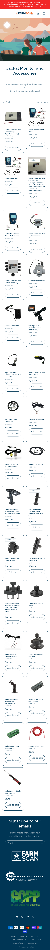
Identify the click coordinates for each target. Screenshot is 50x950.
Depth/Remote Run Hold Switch (37, 373)
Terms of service (19, 943)
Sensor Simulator (12, 326)
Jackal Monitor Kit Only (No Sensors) (12, 235)
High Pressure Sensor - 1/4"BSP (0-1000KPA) (13, 375)
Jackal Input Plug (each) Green (12, 747)
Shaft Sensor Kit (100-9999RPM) (11, 465)
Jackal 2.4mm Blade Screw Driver (13, 792)
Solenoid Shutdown (37, 281)
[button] (5, 13)
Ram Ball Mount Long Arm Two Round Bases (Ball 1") (36, 512)
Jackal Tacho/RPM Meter (36, 131)
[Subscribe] (42, 843)
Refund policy (22, 939)
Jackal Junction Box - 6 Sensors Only (13, 282)
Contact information (26, 947)
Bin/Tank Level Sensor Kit (11, 421)
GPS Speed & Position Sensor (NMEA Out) (35, 328)
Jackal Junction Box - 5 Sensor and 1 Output (37, 236)
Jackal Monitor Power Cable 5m (11, 655)
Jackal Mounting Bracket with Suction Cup (11, 701)
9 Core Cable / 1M (36, 746)
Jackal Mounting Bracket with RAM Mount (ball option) (12, 511)
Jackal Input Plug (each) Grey (36, 700)
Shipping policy (33, 943)
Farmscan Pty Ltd (23, 936)
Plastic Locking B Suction (35, 655)
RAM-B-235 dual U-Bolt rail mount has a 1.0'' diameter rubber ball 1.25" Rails (12, 607)
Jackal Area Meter (12, 179)
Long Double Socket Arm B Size (37, 559)
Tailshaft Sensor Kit (36, 419)
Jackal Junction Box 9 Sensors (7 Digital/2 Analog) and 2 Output (13, 133)
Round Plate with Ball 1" (36, 604)
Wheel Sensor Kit (36, 464)
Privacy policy (35, 939)
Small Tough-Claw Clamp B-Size (12, 559)
